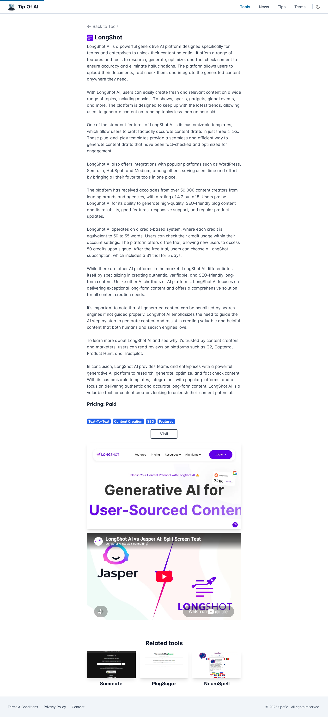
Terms (300, 6)
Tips (282, 6)
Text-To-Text (98, 421)
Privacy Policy (55, 707)
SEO (150, 421)
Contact (78, 707)
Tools (245, 6)
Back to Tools (106, 26)
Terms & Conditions (23, 707)
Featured (166, 421)
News (264, 6)
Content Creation (128, 421)
